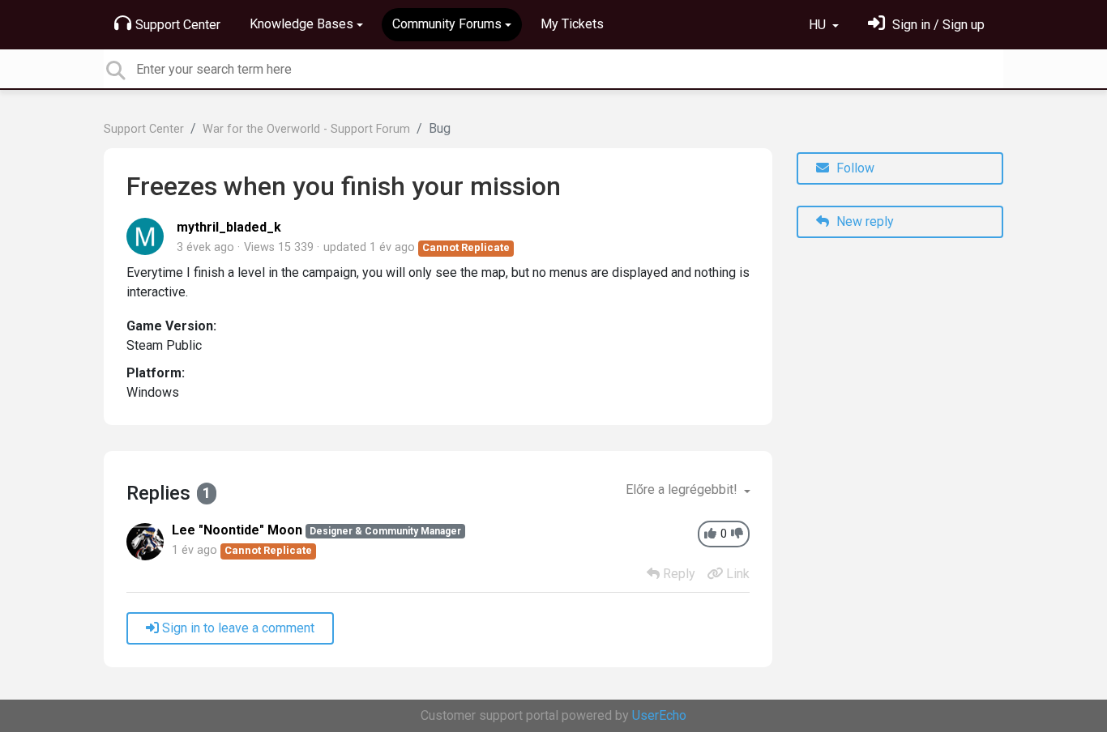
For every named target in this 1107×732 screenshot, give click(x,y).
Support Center (177, 24)
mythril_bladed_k (229, 227)
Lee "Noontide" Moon (237, 530)
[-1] (737, 534)
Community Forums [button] (447, 24)
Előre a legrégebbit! (683, 489)
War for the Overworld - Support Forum (306, 129)
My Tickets (572, 24)
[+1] (710, 534)
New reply (863, 221)
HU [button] (819, 24)
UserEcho (659, 715)
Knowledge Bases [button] (301, 24)
